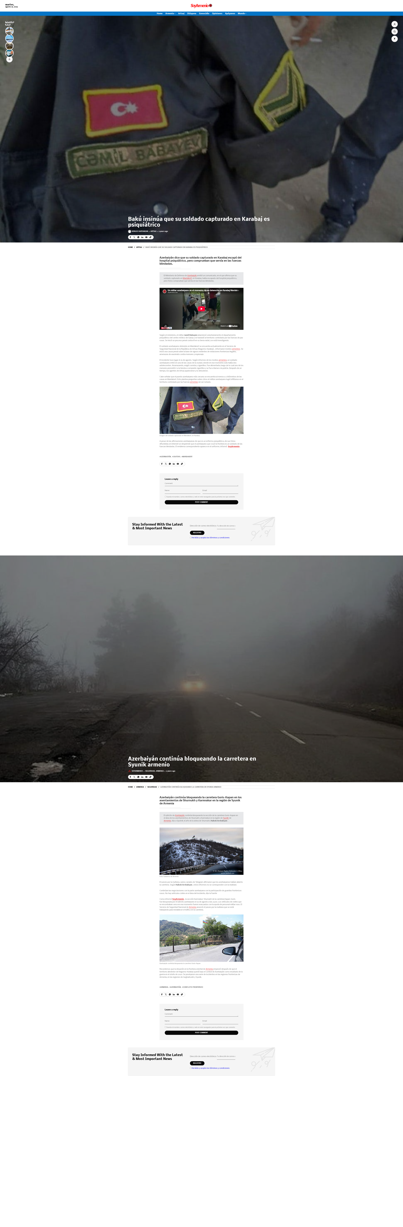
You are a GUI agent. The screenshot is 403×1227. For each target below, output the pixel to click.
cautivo (176, 457)
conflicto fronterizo (193, 987)
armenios (236, 349)
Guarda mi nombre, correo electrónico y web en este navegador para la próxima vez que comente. (201, 497)
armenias (194, 382)
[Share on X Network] (134, 237)
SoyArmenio (234, 447)
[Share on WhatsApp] (138, 237)
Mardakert (187, 278)
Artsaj (153, 231)
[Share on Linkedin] (142, 237)
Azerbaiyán (192, 276)
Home (130, 247)
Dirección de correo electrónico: (203, 526)
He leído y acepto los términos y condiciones (211, 538)
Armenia (160, 771)
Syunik (226, 818)
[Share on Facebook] (130, 237)
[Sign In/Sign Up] (394, 24)
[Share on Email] (146, 237)
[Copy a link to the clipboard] (150, 237)
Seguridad (150, 771)
